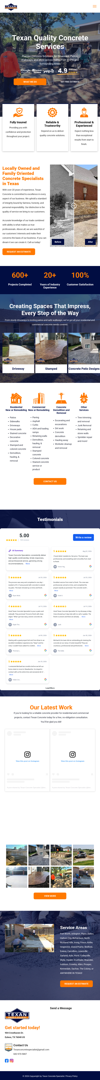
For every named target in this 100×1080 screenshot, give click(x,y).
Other (84, 407)
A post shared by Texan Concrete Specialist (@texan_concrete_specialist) (35, 788)
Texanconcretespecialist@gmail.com (31, 1049)
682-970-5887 (20, 1054)
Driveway (18, 368)
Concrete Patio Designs (84, 368)
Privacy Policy (71, 1076)
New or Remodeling (16, 410)
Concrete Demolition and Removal (61, 410)
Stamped (51, 368)
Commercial (38, 407)
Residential (16, 407)
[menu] (94, 6)
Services (84, 410)
